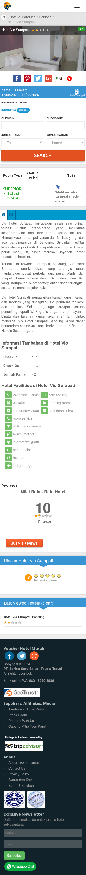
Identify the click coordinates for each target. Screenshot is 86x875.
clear (47, 603)
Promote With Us (21, 720)
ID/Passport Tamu (14, 102)
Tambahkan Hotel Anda (26, 709)
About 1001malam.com (25, 762)
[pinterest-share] (27, 78)
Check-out (55, 118)
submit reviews (24, 543)
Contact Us (16, 768)
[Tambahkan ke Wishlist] (69, 78)
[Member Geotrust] (22, 690)
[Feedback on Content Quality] (59, 78)
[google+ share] (48, 78)
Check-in (7, 118)
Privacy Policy (18, 774)
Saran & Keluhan (21, 785)
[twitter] (21, 659)
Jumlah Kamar (57, 135)
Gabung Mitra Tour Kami (27, 726)
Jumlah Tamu (11, 135)
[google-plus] (34, 659)
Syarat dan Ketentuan (24, 779)
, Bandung (24, 617)
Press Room (17, 714)
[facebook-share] (17, 78)
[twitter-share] (38, 78)
